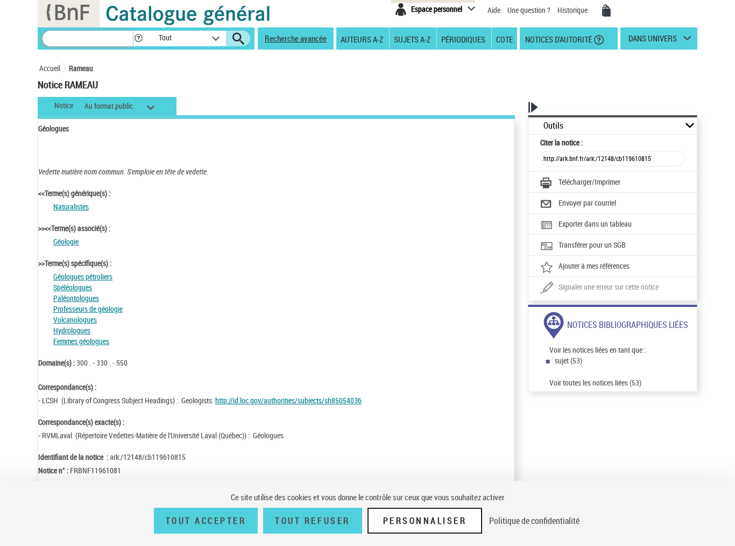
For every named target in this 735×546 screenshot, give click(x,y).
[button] (138, 38)
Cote (504, 38)
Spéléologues (72, 287)
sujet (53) (568, 360)
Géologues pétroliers (82, 276)
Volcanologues (75, 319)
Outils (553, 125)
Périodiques (463, 38)
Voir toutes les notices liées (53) (595, 382)
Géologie (66, 241)
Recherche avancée (296, 38)
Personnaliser (425, 521)
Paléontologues (76, 298)
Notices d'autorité (558, 38)
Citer (561, 142)
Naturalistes (71, 206)
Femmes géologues (81, 341)
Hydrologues (71, 330)
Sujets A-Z (412, 38)
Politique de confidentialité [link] (534, 521)
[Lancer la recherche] (238, 38)
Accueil (49, 68)
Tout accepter (206, 521)
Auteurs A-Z (362, 38)
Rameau (81, 68)
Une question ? (529, 10)
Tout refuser (312, 521)
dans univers (652, 41)
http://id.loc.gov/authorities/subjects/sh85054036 (288, 400)
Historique (573, 10)
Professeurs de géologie (88, 309)
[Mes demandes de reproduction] (606, 10)
